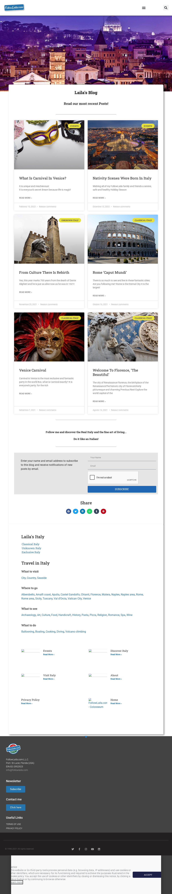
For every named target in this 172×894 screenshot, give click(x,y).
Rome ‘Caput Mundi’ (110, 272)
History (76, 615)
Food (54, 615)
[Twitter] (73, 849)
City (23, 578)
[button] (144, 7)
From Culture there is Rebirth (44, 272)
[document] (86, 874)
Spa (123, 615)
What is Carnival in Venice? (42, 178)
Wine (129, 615)
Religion (102, 615)
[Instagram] (86, 849)
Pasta (85, 615)
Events (47, 650)
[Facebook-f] (79, 849)
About (114, 675)
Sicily (38, 598)
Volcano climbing (75, 631)
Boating (40, 631)
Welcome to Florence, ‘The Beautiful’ (115, 372)
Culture (46, 615)
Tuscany (48, 598)
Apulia (55, 594)
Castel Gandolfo (70, 594)
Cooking (50, 631)
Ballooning (27, 631)
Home (114, 699)
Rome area (27, 598)
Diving (60, 631)
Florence (96, 594)
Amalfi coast (43, 594)
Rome (139, 594)
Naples (115, 594)
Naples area (128, 594)
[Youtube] (92, 849)
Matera (106, 594)
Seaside (42, 578)
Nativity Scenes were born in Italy (122, 178)
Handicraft (64, 615)
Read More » (25, 198)
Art (38, 615)
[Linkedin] (99, 849)
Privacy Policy (30, 699)
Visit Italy (49, 675)
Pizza (93, 615)
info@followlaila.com (17, 770)
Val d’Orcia (60, 598)
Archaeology (28, 615)
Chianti (85, 594)
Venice (87, 598)
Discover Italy (119, 650)
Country (31, 578)
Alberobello (28, 594)
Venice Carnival (32, 370)
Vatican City (75, 598)
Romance (113, 615)
